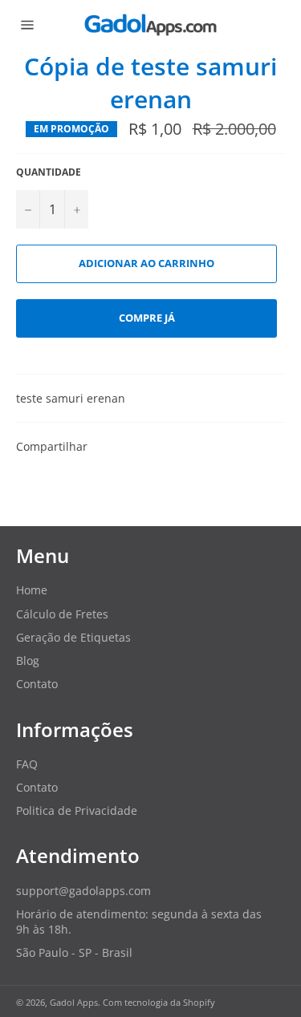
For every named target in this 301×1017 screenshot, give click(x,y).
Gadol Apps (74, 1002)
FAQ (27, 764)
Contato (37, 683)
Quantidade (48, 172)
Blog (27, 660)
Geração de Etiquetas (73, 637)
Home (31, 590)
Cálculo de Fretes (62, 614)
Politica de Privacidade (76, 810)
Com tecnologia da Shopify (159, 1002)
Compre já (147, 317)
